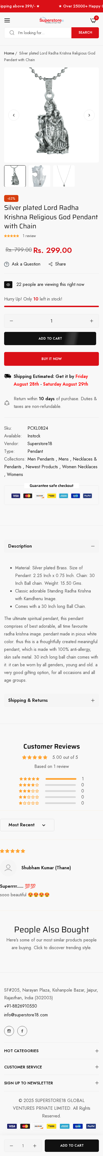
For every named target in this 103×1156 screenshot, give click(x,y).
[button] (89, 114)
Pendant (35, 451)
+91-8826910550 (20, 1006)
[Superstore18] (51, 20)
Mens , (65, 459)
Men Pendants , (42, 459)
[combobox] (51, 32)
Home (9, 53)
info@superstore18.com (26, 1015)
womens (15, 474)
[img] (12, 851)
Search (85, 32)
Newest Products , (43, 467)
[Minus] (11, 321)
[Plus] (91, 321)
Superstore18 (39, 443)
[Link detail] (9, 1031)
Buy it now (51, 358)
